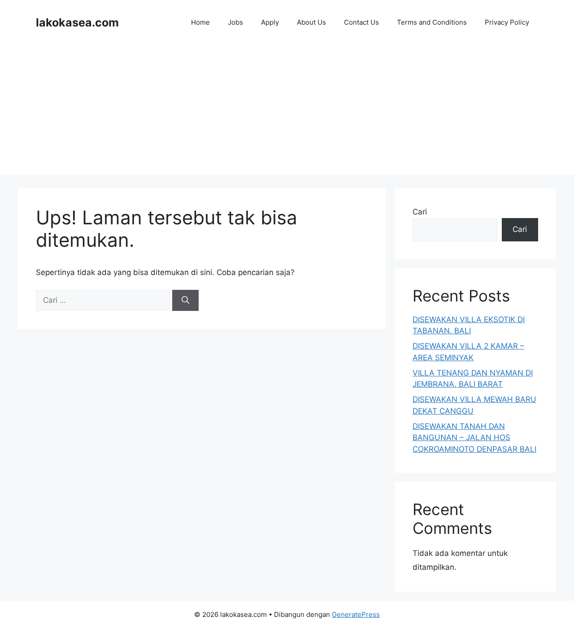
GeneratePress (356, 614)
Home (200, 22)
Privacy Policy (507, 22)
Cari (420, 211)
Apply (270, 22)
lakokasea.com (77, 22)
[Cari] (185, 300)
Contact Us (361, 22)
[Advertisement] (287, 112)
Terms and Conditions (432, 22)
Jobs (235, 22)
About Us (311, 22)
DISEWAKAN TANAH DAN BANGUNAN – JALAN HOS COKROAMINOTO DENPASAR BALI (474, 438)
